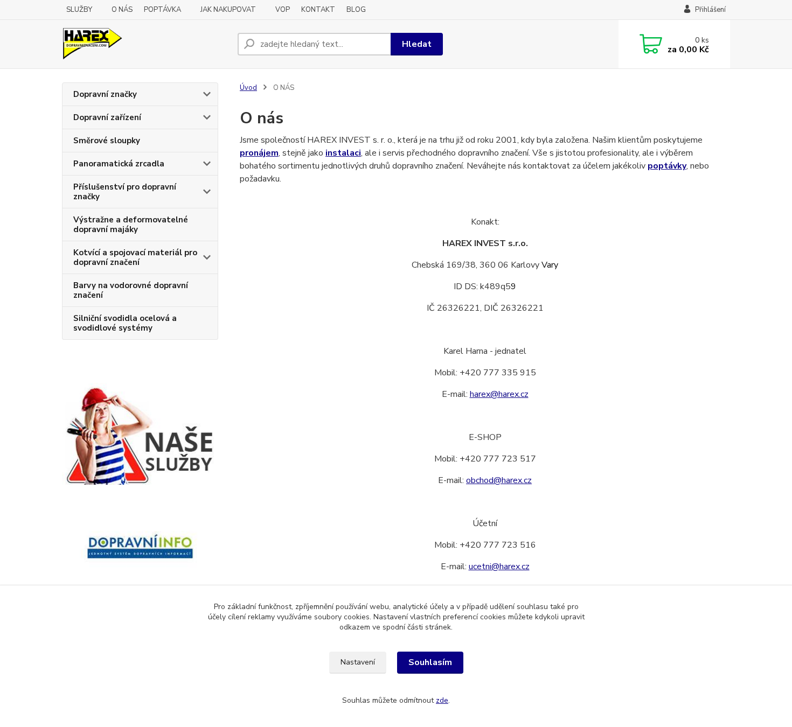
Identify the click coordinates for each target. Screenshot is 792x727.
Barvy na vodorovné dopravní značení (130, 290)
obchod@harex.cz (499, 480)
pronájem (259, 153)
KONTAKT (318, 10)
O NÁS (122, 10)
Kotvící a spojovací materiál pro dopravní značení (135, 257)
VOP (282, 10)
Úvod (248, 88)
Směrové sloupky (106, 140)
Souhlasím (430, 662)
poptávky (667, 166)
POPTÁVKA (162, 10)
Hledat (417, 44)
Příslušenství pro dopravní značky (124, 191)
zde (442, 700)
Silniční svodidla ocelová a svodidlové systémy (125, 323)
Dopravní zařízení (107, 117)
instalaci (343, 153)
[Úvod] (145, 44)
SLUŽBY (79, 10)
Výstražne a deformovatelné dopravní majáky (130, 224)
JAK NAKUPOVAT (228, 10)
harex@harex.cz (499, 394)
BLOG (356, 10)
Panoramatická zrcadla (118, 163)
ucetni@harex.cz (499, 566)
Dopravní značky (105, 94)
